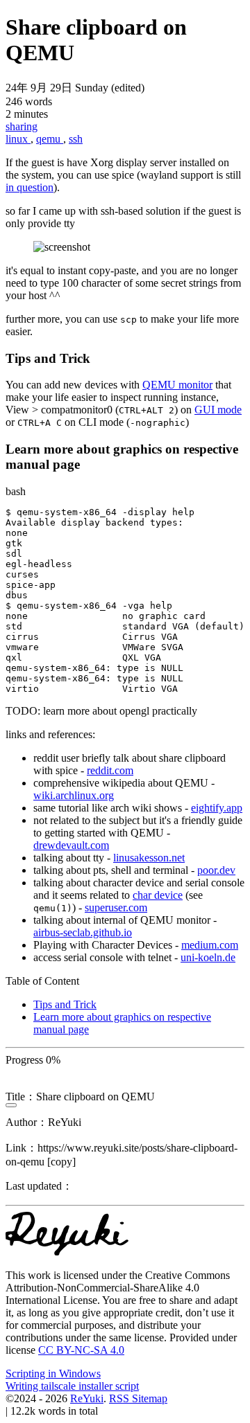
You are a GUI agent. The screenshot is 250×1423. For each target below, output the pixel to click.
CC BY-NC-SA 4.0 (81, 1350)
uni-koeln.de (208, 957)
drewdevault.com (71, 845)
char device (158, 895)
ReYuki (86, 1398)
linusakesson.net (149, 857)
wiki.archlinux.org (73, 795)
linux (18, 139)
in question (29, 187)
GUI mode (218, 409)
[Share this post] (11, 1105)
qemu (49, 139)
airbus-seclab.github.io (82, 932)
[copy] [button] (61, 1161)
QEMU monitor (177, 385)
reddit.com (110, 770)
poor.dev (216, 870)
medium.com (209, 945)
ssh (76, 139)
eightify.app (216, 808)
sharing (22, 126)
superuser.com (116, 907)
